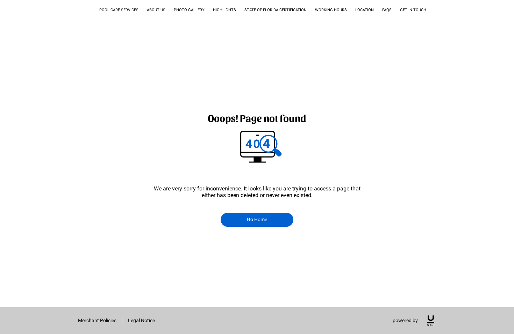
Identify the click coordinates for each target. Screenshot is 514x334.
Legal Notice (141, 320)
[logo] (431, 320)
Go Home (257, 219)
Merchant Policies (97, 320)
